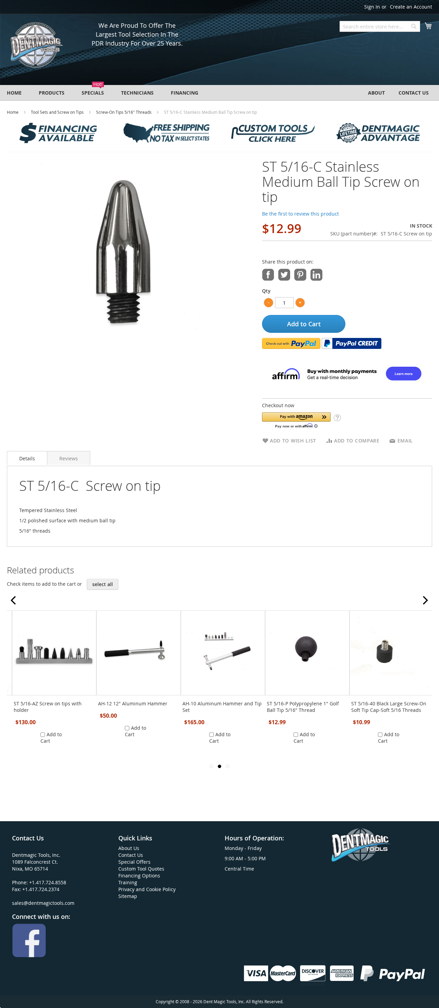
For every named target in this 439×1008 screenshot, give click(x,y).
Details (27, 458)
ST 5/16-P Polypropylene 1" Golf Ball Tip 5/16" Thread (303, 706)
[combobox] (380, 26)
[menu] (219, 92)
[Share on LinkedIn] (316, 274)
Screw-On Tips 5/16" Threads (124, 112)
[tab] (27, 458)
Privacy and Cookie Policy (147, 889)
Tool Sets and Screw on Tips (57, 112)
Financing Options (139, 875)
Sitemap (127, 896)
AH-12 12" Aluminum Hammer (132, 703)
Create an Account (411, 6)
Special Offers (134, 862)
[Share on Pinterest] (300, 274)
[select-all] (102, 584)
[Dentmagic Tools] (36, 47)
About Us (128, 848)
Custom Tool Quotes (141, 868)
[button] (296, 420)
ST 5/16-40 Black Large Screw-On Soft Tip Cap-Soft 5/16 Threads (388, 706)
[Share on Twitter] (284, 274)
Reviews (68, 458)
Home (13, 112)
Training (127, 882)
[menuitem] (14, 92)
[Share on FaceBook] (268, 274)
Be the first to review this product (300, 213)
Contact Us (130, 855)
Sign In (372, 6)
